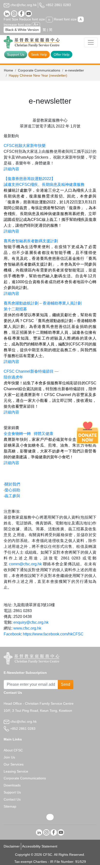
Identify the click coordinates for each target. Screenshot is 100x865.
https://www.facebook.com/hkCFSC (53, 634)
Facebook (12, 634)
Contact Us (12, 799)
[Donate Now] (87, 432)
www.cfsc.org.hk (27, 628)
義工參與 (12, 496)
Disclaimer (12, 846)
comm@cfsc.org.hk (25, 564)
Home (8, 70)
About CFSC (13, 750)
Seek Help (39, 54)
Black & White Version (22, 30)
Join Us (9, 757)
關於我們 (12, 484)
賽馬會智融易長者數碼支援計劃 (31, 241)
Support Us (15, 54)
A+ (35, 24)
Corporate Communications (39, 70)
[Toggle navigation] (91, 42)
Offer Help (61, 54)
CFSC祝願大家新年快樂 (25, 146)
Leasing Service (16, 771)
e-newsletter (74, 70)
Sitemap (10, 806)
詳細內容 (11, 169)
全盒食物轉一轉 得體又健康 (28, 434)
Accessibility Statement (39, 846)
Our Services (14, 764)
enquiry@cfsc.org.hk (31, 622)
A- (49, 19)
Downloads (12, 785)
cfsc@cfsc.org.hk (23, 5)
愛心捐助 (12, 490)
